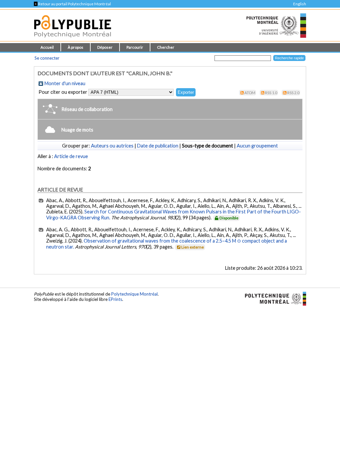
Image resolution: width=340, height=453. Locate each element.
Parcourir (135, 47)
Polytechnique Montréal (134, 294)
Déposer (105, 47)
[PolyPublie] (72, 39)
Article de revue (71, 156)
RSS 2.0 (293, 92)
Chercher (165, 47)
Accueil (47, 47)
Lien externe (192, 247)
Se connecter (47, 58)
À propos (75, 47)
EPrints (115, 299)
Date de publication (157, 145)
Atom (249, 92)
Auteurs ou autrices (112, 145)
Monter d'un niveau (64, 83)
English (299, 4)
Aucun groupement (257, 145)
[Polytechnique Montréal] (272, 298)
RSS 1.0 (271, 92)
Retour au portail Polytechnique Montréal (72, 4)
